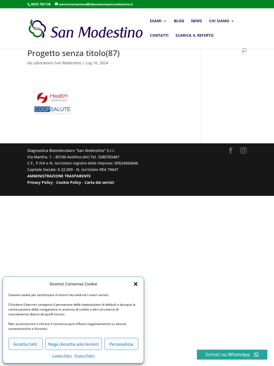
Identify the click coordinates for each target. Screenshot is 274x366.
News (196, 21)
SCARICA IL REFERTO (195, 35)
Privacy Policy (85, 355)
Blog (179, 21)
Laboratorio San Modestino (57, 62)
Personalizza (121, 344)
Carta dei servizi (99, 182)
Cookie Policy (62, 355)
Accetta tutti (25, 344)
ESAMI (156, 21)
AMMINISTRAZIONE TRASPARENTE (59, 175)
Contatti (159, 35)
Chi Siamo (219, 21)
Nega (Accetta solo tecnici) (73, 344)
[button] (135, 284)
